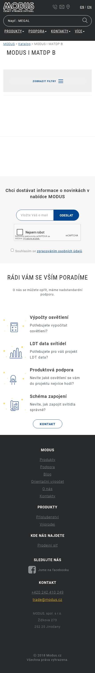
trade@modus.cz (47, 600)
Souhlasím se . (49, 251)
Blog (47, 474)
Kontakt (47, 424)
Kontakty (47, 496)
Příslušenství (47, 517)
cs (82, 7)
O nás (47, 489)
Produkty (47, 460)
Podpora (47, 467)
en (89, 7)
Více (78, 31)
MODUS (9, 44)
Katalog (24, 44)
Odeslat (66, 215)
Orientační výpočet (47, 481)
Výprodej (47, 524)
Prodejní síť (48, 545)
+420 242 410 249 (48, 592)
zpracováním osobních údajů (59, 251)
